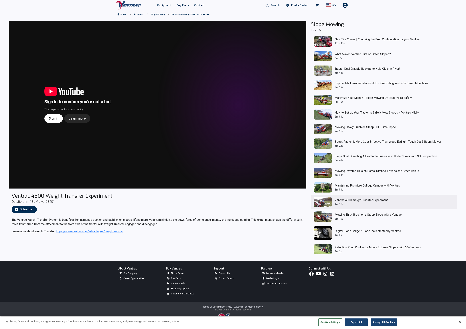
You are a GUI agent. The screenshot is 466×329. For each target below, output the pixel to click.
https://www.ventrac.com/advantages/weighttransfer (89, 231)
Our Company (130, 273)
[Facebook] (311, 274)
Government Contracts (182, 293)
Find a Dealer (177, 273)
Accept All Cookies (384, 322)
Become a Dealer (275, 273)
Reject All (356, 322)
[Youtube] (318, 274)
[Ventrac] (128, 5)
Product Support (226, 278)
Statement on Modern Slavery (248, 307)
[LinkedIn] (332, 274)
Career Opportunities (133, 278)
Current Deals (178, 283)
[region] (233, 322)
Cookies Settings (330, 322)
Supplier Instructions (276, 283)
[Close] (460, 322)
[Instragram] (325, 274)
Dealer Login (272, 278)
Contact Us (224, 273)
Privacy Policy (225, 307)
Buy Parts (176, 278)
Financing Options (180, 288)
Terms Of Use (210, 307)
